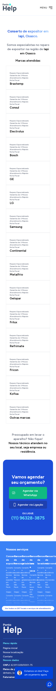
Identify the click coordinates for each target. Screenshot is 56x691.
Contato (8, 656)
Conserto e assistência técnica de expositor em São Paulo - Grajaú (8, 580)
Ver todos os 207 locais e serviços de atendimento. (28, 608)
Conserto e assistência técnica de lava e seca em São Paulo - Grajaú (32, 588)
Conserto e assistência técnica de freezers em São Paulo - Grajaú (16, 580)
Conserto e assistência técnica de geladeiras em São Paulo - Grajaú (24, 580)
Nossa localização (13, 652)
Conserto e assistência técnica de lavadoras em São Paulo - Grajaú (39, 580)
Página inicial (10, 648)
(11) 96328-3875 (28, 518)
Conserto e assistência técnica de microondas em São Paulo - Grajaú (47, 580)
